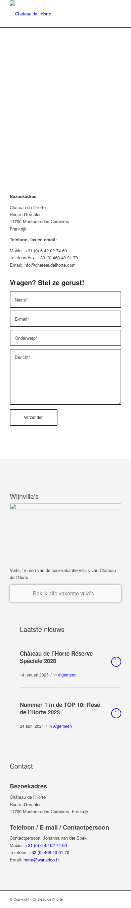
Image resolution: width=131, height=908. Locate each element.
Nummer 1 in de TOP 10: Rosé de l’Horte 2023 (60, 708)
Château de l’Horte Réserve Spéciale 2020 (56, 657)
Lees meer (116, 662)
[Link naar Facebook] (116, 899)
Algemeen (67, 674)
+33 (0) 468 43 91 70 (49, 852)
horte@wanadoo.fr (41, 859)
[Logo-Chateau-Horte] (54, 13)
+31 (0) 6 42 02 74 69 (46, 845)
